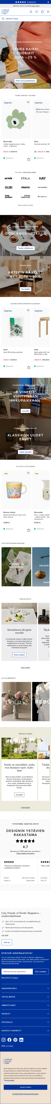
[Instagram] (3, 1040)
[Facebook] (9, 1040)
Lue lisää (4, 935)
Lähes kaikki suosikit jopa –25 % (26, 53)
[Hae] (2, 18)
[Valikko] (48, 12)
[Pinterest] (15, 1040)
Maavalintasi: (6, 978)
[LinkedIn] (21, 1040)
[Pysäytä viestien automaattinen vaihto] (48, 2)
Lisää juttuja (25, 807)
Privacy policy (9, 1080)
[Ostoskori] (42, 12)
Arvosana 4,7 (31, 2)
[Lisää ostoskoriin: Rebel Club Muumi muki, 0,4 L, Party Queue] (28, 530)
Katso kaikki (25, 668)
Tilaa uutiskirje (40, 972)
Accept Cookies (25, 1087)
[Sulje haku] (49, 19)
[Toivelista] (36, 12)
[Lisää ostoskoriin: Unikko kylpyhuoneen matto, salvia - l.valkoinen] (28, 159)
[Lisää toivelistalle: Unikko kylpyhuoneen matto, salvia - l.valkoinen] (28, 102)
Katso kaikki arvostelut (25, 853)
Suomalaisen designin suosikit (19, 631)
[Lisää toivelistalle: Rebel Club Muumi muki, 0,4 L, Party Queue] (28, 473)
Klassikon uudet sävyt (25, 437)
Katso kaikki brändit (25, 205)
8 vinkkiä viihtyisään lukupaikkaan (25, 396)
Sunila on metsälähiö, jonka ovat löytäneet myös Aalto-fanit (19, 767)
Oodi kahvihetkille (25, 233)
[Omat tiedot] (30, 12)
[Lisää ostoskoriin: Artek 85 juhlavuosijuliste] (28, 367)
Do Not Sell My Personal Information (25, 1094)
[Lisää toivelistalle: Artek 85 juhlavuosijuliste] (28, 310)
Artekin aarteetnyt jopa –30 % (25, 274)
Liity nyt (7, 942)
